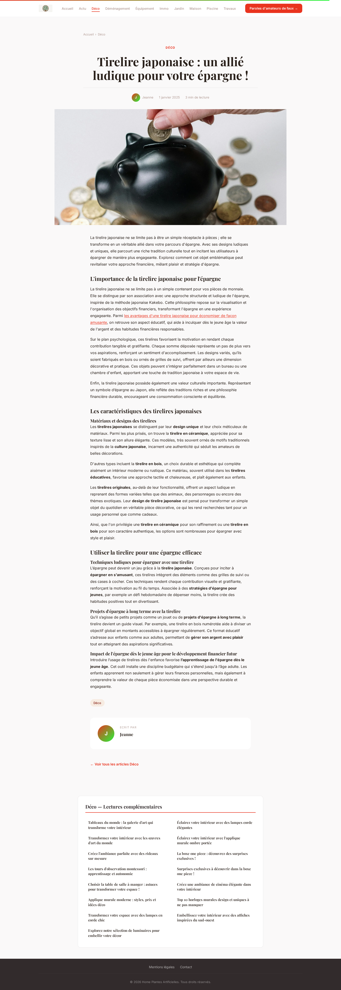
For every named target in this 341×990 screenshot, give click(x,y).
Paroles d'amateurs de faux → (274, 8)
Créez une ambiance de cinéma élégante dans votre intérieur (214, 887)
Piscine (212, 8)
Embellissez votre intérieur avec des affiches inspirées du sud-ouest (213, 917)
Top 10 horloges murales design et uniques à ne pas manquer (213, 902)
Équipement (144, 8)
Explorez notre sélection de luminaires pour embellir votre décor (124, 933)
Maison (195, 8)
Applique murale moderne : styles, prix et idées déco (122, 902)
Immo (164, 8)
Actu (82, 8)
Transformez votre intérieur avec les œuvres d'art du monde (124, 840)
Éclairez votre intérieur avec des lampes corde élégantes (214, 825)
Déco (96, 8)
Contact (186, 967)
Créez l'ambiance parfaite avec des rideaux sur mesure (123, 856)
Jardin (179, 8)
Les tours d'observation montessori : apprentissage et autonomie (117, 871)
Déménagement (117, 8)
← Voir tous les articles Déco (114, 764)
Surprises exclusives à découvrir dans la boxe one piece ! (214, 871)
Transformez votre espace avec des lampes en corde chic (125, 917)
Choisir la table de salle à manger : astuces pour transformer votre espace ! (123, 887)
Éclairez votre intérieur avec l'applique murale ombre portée (208, 840)
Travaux (230, 8)
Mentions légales (161, 967)
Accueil (67, 8)
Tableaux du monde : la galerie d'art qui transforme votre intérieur (120, 825)
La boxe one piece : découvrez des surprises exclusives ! (212, 856)
